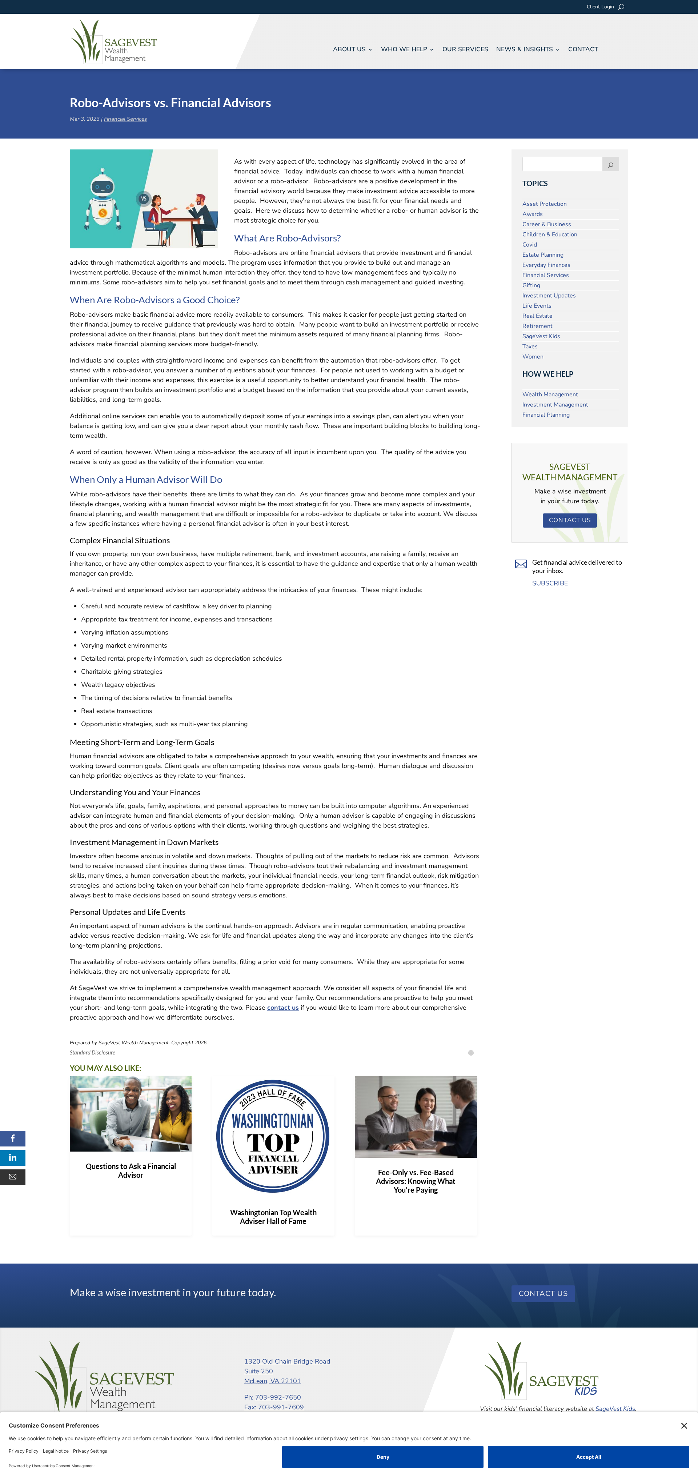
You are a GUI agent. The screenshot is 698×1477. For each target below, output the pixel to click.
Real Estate (537, 316)
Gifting (531, 285)
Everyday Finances (546, 265)
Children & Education (549, 235)
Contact (583, 49)
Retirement (537, 326)
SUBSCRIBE (550, 583)
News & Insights (524, 49)
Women (532, 357)
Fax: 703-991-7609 (274, 1407)
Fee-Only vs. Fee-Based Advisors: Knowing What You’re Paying (416, 1181)
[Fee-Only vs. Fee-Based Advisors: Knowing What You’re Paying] (416, 1117)
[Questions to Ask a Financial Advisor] (131, 1114)
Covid (529, 245)
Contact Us (570, 520)
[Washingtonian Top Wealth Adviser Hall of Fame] (273, 1137)
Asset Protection (544, 204)
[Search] (610, 164)
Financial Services (125, 119)
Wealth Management (550, 395)
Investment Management (555, 405)
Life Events (536, 306)
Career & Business (546, 224)
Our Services (465, 49)
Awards (532, 214)
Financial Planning (546, 415)
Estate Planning (542, 255)
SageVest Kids (541, 336)
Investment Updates (549, 296)
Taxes (530, 347)
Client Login (600, 7)
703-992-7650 (278, 1397)
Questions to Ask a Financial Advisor (131, 1170)
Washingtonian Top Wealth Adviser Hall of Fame (273, 1216)
